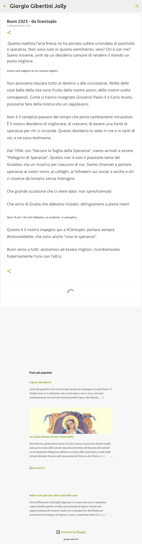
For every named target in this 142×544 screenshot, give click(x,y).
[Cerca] (71, 6)
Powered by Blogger (73, 532)
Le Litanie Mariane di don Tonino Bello (51, 436)
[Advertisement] (71, 336)
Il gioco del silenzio (40, 382)
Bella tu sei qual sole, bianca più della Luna (53, 495)
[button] (9, 32)
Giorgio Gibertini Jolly (38, 6)
